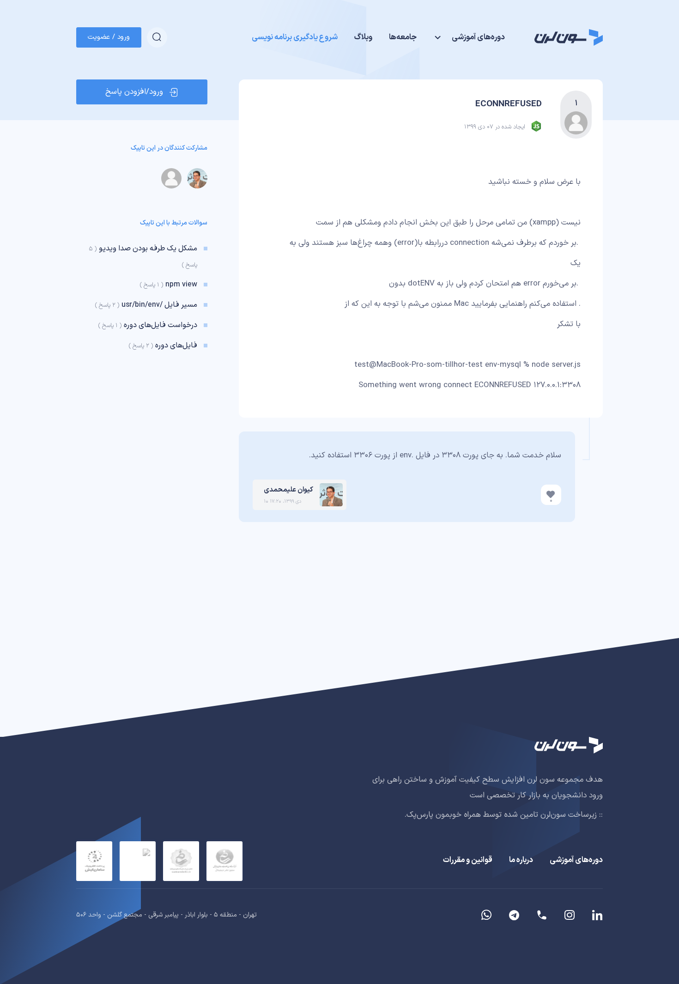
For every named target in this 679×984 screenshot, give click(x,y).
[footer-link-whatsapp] (486, 915)
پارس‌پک (419, 815)
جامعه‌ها (403, 37)
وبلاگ (363, 37)
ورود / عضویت (109, 37)
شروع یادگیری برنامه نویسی (295, 37)
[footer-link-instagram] (569, 915)
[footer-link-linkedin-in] (593, 915)
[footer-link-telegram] (542, 915)
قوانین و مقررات (467, 860)
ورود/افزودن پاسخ (134, 92)
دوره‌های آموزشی (576, 860)
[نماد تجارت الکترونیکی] (138, 861)
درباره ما (521, 860)
